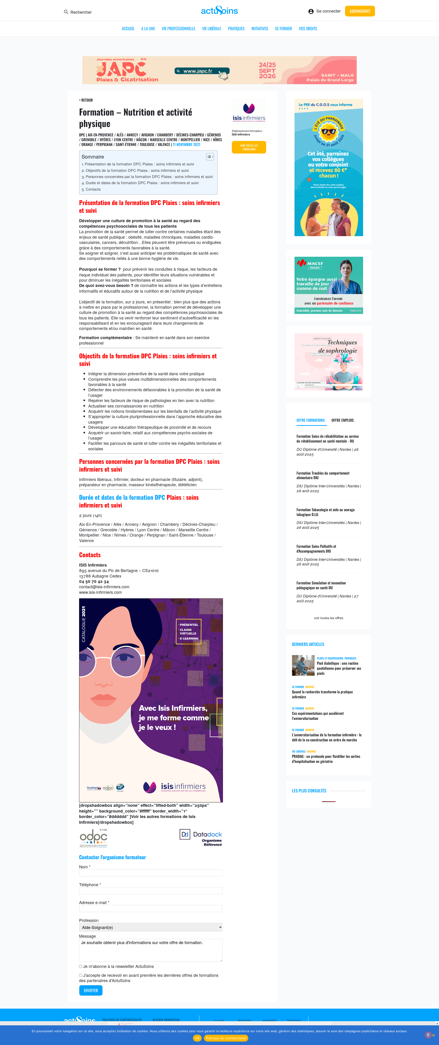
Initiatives (260, 28)
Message (87, 936)
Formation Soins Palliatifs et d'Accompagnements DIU (316, 548)
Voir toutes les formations (249, 147)
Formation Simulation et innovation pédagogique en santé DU (321, 585)
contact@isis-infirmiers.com (104, 586)
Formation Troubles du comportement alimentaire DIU (323, 475)
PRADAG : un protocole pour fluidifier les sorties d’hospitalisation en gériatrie (326, 758)
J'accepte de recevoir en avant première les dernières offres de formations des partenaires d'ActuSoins (148, 977)
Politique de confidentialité (122, 1020)
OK (197, 1038)
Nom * (85, 866)
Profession (89, 920)
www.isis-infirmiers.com (100, 592)
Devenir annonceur (166, 1020)
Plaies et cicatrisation (330, 658)
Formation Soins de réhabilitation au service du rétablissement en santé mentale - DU (328, 438)
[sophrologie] (328, 389)
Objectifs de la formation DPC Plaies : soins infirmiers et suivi (137, 170)
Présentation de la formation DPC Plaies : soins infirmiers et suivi (139, 164)
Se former (283, 28)
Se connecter (328, 11)
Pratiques (236, 28)
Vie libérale (211, 28)
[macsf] (328, 312)
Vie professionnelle (178, 28)
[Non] (433, 1035)
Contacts (93, 189)
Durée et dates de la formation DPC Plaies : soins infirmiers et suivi (142, 182)
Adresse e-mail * (94, 902)
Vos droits (308, 28)
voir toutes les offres (328, 618)
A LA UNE (148, 28)
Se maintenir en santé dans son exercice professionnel (144, 340)
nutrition (151, 291)
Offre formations (311, 420)
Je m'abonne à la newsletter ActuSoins (118, 966)
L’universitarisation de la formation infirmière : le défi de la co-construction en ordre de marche (326, 737)
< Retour (86, 100)
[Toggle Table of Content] (208, 157)
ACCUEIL (128, 28)
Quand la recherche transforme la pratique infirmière (322, 694)
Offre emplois (343, 420)
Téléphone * (90, 884)
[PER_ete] (328, 234)
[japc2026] (219, 82)
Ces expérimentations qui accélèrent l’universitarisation (318, 715)
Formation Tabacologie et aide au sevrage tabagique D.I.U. (326, 512)
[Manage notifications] (428, 1035)
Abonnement (360, 11)
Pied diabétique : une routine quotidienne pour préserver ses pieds (339, 668)
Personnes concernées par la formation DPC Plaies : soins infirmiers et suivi (149, 176)
